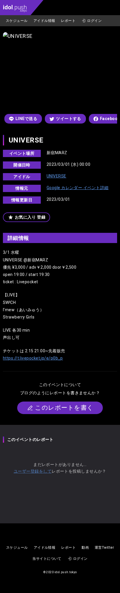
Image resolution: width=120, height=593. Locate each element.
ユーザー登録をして (33, 471)
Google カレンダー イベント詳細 (78, 187)
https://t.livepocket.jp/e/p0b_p (33, 358)
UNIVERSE (56, 176)
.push (15, 8)
